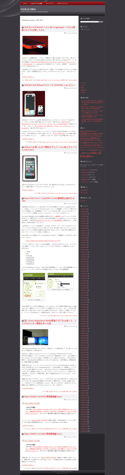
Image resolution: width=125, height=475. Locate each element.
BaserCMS (53, 315)
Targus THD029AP (59, 133)
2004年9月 (84, 405)
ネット (45, 315)
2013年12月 (84, 252)
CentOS (40, 428)
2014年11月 (84, 233)
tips (57, 315)
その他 (30, 80)
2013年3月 (84, 268)
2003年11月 (84, 428)
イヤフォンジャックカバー (52, 142)
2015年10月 (84, 214)
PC (57, 391)
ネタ (86, 147)
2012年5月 (84, 283)
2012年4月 (84, 285)
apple (42, 80)
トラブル (60, 391)
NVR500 (87, 140)
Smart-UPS (98, 140)
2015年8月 (84, 218)
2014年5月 (84, 245)
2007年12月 (84, 345)
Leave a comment (73, 80)
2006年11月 (84, 369)
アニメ (56, 428)
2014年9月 (84, 237)
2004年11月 (84, 400)
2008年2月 (84, 342)
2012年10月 (84, 278)
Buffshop (94, 131)
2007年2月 (84, 362)
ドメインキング (85, 177)
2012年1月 (84, 288)
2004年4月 (84, 416)
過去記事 (83, 90)
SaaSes (92, 140)
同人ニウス (84, 192)
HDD (81, 138)
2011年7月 (84, 295)
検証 (88, 153)
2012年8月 (84, 280)
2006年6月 (84, 376)
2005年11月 (84, 388)
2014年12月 (84, 230)
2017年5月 (84, 209)
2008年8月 (84, 333)
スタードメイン (85, 182)
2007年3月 (84, 359)
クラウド (100, 142)
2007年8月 (84, 350)
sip (94, 140)
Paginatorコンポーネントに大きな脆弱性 (49, 220)
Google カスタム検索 (36, 3)
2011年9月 (84, 292)
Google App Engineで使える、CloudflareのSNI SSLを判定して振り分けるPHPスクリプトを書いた (92, 102)
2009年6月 (84, 321)
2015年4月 (84, 225)
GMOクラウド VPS (90, 136)
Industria (88, 138)
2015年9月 (84, 216)
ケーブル (54, 80)
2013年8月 (84, 261)
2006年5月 (84, 378)
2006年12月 (84, 366)
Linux (98, 138)
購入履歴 (86, 156)
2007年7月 (84, 352)
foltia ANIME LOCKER (39, 420)
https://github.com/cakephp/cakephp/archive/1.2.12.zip (43, 240)
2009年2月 (84, 326)
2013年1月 (84, 271)
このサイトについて (62, 3)
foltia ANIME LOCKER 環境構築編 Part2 (43, 396)
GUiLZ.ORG (28, 9)
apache (82, 131)
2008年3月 (84, 340)
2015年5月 (84, 223)
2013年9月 (84, 259)
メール (82, 150)
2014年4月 (84, 247)
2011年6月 (84, 297)
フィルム (61, 193)
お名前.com (84, 179)
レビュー (59, 80)
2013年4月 (84, 266)
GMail (81, 136)
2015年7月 (84, 221)
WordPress (90, 142)
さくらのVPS (84, 174)
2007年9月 (84, 347)
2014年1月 (84, 249)
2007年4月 (84, 357)
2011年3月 (84, 304)
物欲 (27, 80)
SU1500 (81, 142)
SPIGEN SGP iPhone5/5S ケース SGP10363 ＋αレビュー (49, 85)
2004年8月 (84, 407)
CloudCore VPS (85, 172)
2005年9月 (84, 390)
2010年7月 (84, 309)
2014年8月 (84, 240)
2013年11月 (84, 254)
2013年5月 (84, 264)
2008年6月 (84, 335)
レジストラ (87, 149)
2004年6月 (84, 412)
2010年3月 (84, 314)
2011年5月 (84, 299)
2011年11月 (84, 290)
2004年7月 (84, 409)
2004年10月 (84, 402)
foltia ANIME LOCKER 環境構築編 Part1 (43, 434)
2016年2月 (84, 211)
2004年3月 (84, 419)
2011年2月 (84, 307)
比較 (90, 153)
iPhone (45, 80)
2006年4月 (84, 381)
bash (91, 131)
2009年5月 (84, 323)
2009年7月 (84, 319)
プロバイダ (100, 147)
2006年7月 (84, 373)
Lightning (38, 80)
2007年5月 (84, 354)
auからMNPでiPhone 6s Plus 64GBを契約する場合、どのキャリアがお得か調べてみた (92, 121)
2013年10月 (84, 256)
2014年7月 (84, 242)
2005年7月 (84, 393)
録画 (67, 428)
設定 (67, 315)
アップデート (62, 315)
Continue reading (28, 77)
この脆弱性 (57, 216)
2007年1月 (84, 364)
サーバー (29, 428)
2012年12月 (84, 273)
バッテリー (90, 147)
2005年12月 (84, 385)
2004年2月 (84, 421)
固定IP (84, 153)
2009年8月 (84, 316)
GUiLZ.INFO (84, 190)
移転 (97, 153)
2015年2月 (84, 228)
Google (100, 136)
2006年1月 (84, 383)
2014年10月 (84, 235)
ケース (49, 80)
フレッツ (95, 147)
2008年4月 (84, 338)
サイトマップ (49, 3)
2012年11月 (84, 276)
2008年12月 (84, 328)
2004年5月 (84, 414)
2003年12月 (84, 426)
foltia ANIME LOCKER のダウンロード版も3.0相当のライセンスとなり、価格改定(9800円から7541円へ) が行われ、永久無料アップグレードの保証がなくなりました (51, 411)
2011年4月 (84, 302)
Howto (84, 138)
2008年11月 (84, 331)
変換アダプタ (64, 80)
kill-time (83, 200)
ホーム (25, 3)
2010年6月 (84, 311)
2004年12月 (84, 397)
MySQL (82, 140)
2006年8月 (84, 371)
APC (85, 131)
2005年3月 (84, 395)
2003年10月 (84, 431)
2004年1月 (84, 424)
